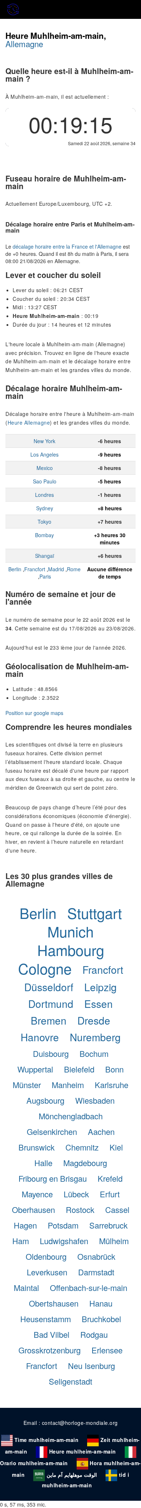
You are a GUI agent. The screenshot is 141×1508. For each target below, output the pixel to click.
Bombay (44, 535)
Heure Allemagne (29, 422)
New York (44, 441)
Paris (45, 576)
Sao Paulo (44, 481)
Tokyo (44, 521)
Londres (44, 494)
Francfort (34, 569)
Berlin (14, 569)
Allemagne (24, 43)
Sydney (44, 508)
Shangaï (44, 555)
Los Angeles (44, 454)
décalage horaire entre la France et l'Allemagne (67, 246)
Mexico (45, 467)
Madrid (56, 569)
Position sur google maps (34, 712)
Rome (74, 569)
